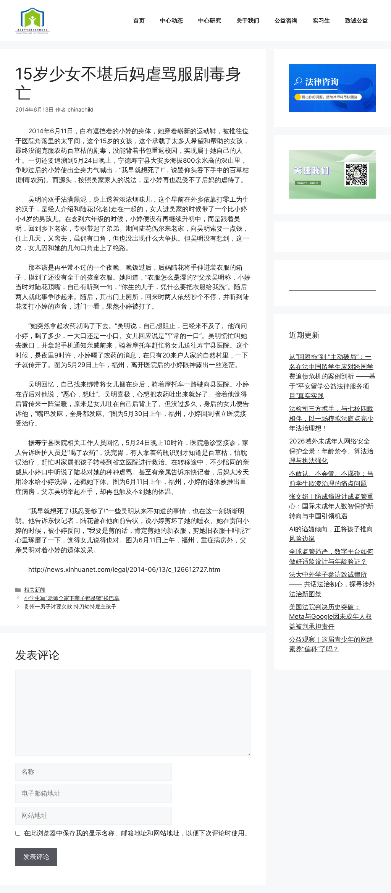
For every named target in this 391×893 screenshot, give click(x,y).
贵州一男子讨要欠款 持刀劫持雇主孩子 (70, 606)
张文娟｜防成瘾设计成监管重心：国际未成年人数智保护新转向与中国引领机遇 (331, 506)
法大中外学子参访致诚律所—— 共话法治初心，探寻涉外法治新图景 (332, 584)
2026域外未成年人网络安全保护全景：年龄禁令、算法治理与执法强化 (331, 450)
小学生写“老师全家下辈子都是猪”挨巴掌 (72, 598)
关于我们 (247, 20)
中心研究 (209, 20)
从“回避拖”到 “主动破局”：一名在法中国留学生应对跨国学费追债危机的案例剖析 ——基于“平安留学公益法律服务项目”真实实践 (332, 376)
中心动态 (171, 20)
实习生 (321, 20)
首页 (139, 20)
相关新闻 (34, 589)
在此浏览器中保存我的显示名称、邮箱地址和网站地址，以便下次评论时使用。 (137, 833)
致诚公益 (356, 20)
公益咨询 (286, 20)
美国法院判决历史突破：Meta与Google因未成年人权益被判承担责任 (330, 616)
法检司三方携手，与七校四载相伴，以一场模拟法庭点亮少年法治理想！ (331, 418)
